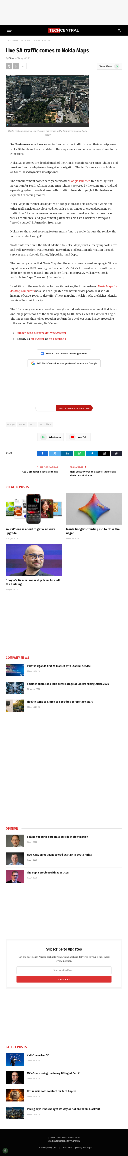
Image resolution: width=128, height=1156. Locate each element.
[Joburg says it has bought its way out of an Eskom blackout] (15, 1113)
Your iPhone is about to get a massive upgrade (30, 531)
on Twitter (37, 339)
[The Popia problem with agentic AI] (15, 876)
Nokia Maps (46, 424)
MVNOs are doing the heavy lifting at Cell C (53, 1073)
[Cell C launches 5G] (15, 1059)
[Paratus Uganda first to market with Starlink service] (15, 670)
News (15, 40)
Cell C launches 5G (38, 1055)
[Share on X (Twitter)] (9, 66)
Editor (11, 58)
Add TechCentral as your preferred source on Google (66, 363)
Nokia (33, 424)
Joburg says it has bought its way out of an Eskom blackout (63, 1109)
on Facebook (57, 339)
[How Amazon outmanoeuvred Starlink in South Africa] (15, 858)
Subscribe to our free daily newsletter (41, 333)
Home (8, 40)
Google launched (79, 181)
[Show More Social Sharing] (23, 66)
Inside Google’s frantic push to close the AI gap (93, 531)
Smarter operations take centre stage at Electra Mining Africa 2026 (68, 684)
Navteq (22, 424)
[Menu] (9, 30)
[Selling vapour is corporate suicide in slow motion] (15, 841)
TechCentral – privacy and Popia (76, 1147)
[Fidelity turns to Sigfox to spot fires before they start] (15, 706)
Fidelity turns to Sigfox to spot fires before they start (60, 702)
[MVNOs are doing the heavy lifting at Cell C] (15, 1077)
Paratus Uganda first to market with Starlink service (59, 666)
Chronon (75, 1140)
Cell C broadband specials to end (40, 471)
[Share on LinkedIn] (16, 66)
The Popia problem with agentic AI (48, 872)
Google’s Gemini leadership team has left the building (33, 582)
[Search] (119, 30)
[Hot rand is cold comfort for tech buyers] (15, 1095)
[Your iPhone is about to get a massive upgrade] (34, 509)
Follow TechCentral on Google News (67, 353)
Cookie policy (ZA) (48, 1147)
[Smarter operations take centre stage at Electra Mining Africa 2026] (15, 688)
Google (10, 424)
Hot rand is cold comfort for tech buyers (51, 1091)
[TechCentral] (64, 30)
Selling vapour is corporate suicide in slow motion (57, 837)
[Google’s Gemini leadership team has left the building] (34, 560)
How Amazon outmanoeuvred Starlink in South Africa (59, 854)
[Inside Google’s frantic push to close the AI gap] (94, 509)
